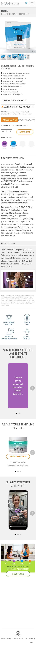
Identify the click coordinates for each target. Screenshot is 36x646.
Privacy (8, 638)
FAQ (26, 638)
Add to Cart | (18, 456)
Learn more (18, 574)
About (21, 638)
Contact (15, 638)
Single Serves (9, 119)
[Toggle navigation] (32, 3)
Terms (3, 638)
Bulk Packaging (26, 119)
